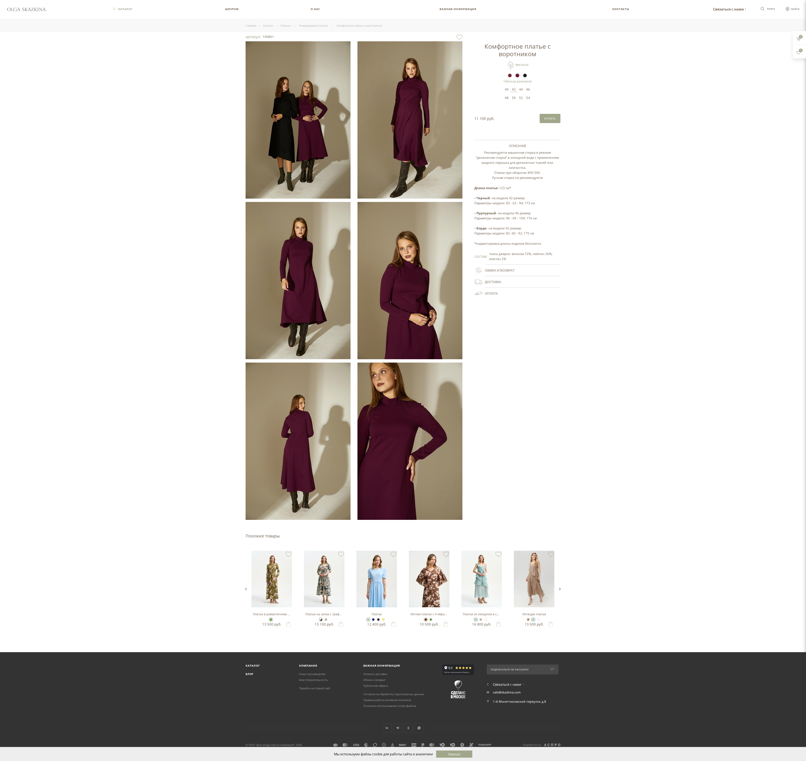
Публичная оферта (375, 686)
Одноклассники (408, 727)
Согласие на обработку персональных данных (393, 694)
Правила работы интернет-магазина (387, 700)
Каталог (253, 665)
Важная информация (381, 665)
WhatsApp (419, 727)
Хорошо (454, 754)
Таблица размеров (517, 81)
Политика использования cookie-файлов (389, 706)
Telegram (397, 727)
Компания (308, 665)
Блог (250, 674)
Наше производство (312, 674)
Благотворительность (313, 680)
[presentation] (246, 589)
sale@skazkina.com (507, 692)
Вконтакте (386, 727)
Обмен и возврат (374, 680)
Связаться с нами (728, 9)
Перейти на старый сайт (314, 688)
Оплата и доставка (375, 674)
